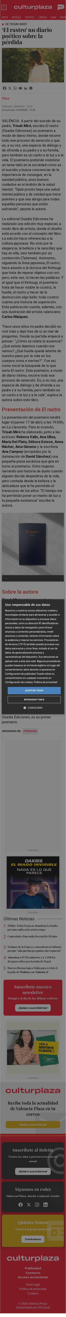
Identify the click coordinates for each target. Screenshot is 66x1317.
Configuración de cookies (19, 682)
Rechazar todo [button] (34, 699)
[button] (33, 708)
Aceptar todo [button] (34, 690)
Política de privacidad (45, 682)
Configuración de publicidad (20, 673)
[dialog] (33, 656)
